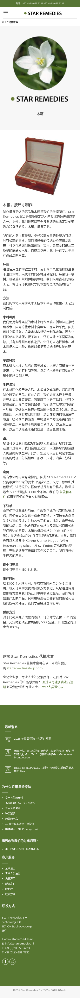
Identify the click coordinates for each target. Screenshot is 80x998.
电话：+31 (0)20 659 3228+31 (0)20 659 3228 (40, 3)
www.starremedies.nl (18, 939)
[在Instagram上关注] (12, 961)
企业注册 (10, 868)
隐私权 (9, 888)
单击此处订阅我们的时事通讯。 (23, 848)
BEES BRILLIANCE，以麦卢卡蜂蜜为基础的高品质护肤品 (44, 769)
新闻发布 (10, 883)
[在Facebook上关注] (5, 961)
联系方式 (10, 894)
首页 (4, 22)
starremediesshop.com (25, 668)
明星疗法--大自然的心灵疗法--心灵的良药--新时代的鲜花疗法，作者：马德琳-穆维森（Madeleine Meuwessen (44, 754)
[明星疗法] (43, 13)
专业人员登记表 (52, 687)
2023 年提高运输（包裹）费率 (32, 738)
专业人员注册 (12, 873)
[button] (6, 12)
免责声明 (10, 878)
